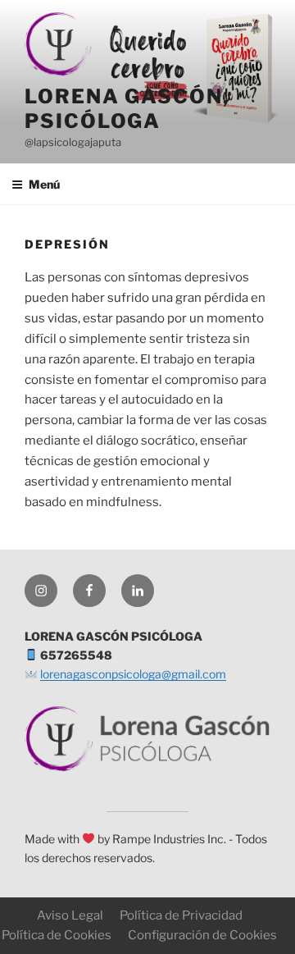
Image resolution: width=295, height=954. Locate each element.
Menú (44, 184)
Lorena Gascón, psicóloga (127, 108)
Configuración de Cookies (202, 935)
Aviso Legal (70, 915)
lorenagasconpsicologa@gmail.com (133, 674)
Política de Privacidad (181, 915)
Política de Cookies (56, 935)
